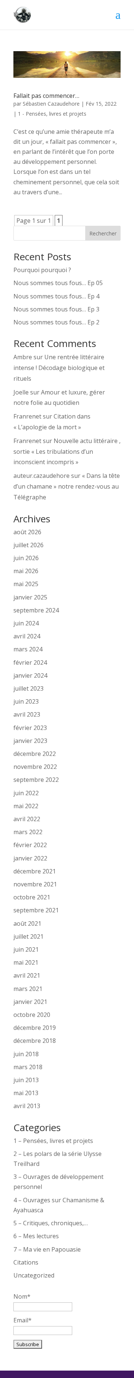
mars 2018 (27, 1067)
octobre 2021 (31, 897)
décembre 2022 (34, 754)
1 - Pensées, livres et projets (52, 113)
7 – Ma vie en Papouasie (47, 1249)
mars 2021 (27, 989)
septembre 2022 (36, 780)
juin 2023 (26, 701)
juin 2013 (26, 1080)
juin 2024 (26, 623)
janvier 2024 (30, 675)
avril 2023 (26, 714)
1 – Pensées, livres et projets (53, 1141)
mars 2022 (27, 832)
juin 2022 (26, 793)
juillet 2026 (28, 545)
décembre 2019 (34, 1028)
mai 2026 (25, 571)
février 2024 (30, 662)
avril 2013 (26, 1106)
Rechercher (103, 233)
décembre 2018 (34, 1041)
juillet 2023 (28, 688)
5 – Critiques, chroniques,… (50, 1223)
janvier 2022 (30, 858)
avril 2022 (26, 819)
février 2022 (30, 845)
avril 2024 (26, 636)
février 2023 (30, 728)
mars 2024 (27, 649)
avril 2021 (26, 975)
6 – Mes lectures (36, 1236)
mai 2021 (25, 962)
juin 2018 (26, 1054)
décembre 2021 (34, 871)
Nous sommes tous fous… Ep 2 (56, 322)
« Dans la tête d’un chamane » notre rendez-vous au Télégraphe (66, 486)
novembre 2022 (35, 767)
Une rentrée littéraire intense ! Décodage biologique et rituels (59, 368)
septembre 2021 (36, 910)
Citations (25, 1262)
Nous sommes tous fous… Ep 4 (56, 296)
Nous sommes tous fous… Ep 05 (58, 283)
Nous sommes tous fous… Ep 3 (56, 309)
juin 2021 (26, 949)
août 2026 (27, 532)
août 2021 (27, 923)
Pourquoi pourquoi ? (42, 270)
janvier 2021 (30, 1002)
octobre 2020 (31, 1015)
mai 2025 (25, 584)
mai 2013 (25, 1093)
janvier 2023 (30, 741)
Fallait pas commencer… (46, 96)
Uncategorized (33, 1275)
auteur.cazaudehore (41, 476)
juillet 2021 (28, 936)
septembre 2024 (36, 610)
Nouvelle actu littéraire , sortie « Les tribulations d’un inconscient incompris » (67, 451)
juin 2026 (26, 558)
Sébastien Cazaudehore (51, 103)
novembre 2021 (35, 884)
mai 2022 (25, 806)
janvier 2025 (30, 597)
